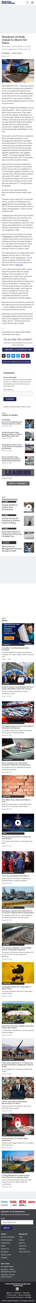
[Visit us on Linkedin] (17, 1288)
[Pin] (23, 356)
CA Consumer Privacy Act (15, 1297)
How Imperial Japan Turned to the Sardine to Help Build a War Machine (12, 446)
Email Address (8, 389)
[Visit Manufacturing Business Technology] (22, 1205)
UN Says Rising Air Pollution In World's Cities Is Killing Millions (11, 520)
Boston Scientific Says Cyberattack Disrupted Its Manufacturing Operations (11, 459)
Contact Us (17, 1293)
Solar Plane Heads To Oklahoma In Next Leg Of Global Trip (12, 534)
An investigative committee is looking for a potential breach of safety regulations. (16, 880)
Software (6, 683)
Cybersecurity (7, 759)
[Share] (8, 356)
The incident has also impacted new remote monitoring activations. (16, 768)
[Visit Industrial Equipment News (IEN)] (22, 1202)
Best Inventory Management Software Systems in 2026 (12, 423)
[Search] (27, 2)
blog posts (7, 237)
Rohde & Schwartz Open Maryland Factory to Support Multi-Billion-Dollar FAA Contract (12, 434)
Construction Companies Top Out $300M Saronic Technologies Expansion (16, 949)
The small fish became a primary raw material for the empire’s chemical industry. (17, 732)
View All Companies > (18, 483)
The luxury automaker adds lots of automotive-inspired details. (17, 992)
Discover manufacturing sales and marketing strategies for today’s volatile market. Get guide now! (18, 655)
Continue (10, 399)
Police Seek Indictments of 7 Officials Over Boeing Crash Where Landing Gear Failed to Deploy (17, 1064)
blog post (19, 265)
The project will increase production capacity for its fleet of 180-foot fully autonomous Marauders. (18, 954)
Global (5, 502)
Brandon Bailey (17, 53)
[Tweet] (18, 356)
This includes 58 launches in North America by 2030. (17, 842)
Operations (6, 796)
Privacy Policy (11, 1295)
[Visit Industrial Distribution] (4, 1205)
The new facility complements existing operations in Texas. (15, 692)
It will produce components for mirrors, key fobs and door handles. (18, 1031)
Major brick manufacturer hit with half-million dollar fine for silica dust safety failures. (16, 805)
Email (3, 1218)
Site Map (28, 1297)
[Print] (4, 356)
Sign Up (6, 1228)
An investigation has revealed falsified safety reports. (17, 1070)
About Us (9, 1293)
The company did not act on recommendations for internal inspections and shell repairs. (17, 916)
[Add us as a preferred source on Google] (28, 356)
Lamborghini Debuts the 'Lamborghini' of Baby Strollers (16, 988)
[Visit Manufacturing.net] (13, 1205)
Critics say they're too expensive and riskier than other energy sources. (16, 1107)
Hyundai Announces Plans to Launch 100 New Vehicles (16, 838)
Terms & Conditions (24, 1295)
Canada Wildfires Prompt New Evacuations (9, 507)
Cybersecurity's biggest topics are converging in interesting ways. (18, 1144)
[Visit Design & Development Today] (4, 1202)
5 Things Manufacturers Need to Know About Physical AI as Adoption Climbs (16, 1176)
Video (4, 833)
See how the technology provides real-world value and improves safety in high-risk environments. (16, 1182)
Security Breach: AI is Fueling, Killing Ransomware (15, 1139)
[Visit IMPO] (31, 1202)
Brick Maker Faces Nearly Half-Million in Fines (16, 801)
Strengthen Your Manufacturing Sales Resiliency (15, 649)
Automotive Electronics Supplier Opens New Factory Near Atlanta (18, 1027)
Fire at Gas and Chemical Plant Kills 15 (15, 876)
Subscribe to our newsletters (18, 350)
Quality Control (8, 872)
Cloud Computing (8, 1022)
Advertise (26, 1293)
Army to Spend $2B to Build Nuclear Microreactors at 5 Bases (14, 1102)
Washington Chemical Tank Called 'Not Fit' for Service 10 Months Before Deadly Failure (18, 912)
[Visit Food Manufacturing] (13, 1202)
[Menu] (32, 2)
